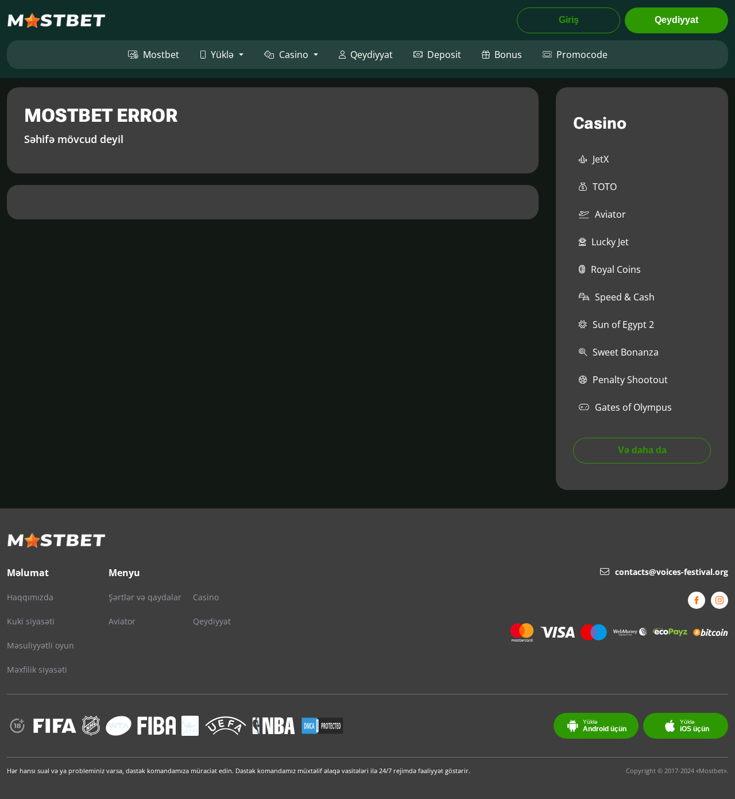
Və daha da (642, 450)
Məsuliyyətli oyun (40, 645)
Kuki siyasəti (31, 621)
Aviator (610, 214)
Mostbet (161, 54)
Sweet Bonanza (626, 352)
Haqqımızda (30, 597)
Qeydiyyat (676, 20)
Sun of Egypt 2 (623, 324)
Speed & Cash (625, 297)
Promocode (582, 54)
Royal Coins (616, 269)
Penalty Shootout (630, 379)
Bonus (508, 54)
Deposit (444, 54)
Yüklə (222, 54)
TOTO (605, 186)
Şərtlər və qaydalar (145, 597)
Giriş (569, 20)
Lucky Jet (610, 242)
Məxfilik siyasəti (37, 669)
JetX (601, 159)
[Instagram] (719, 600)
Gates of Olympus (633, 407)
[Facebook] (696, 600)
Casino (293, 54)
